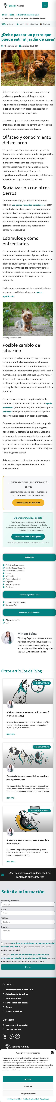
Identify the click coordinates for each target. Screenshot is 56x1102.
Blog (12, 14)
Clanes (8, 1007)
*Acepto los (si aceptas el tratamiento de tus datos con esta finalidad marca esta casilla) (28, 946)
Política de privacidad (31, 1099)
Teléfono (5, 918)
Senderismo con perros (16, 1002)
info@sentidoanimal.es (17, 1025)
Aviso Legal (44, 1099)
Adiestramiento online (16, 993)
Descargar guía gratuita (28, 502)
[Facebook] (17, 1036)
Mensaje (5, 927)
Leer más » (11, 734)
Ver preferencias (28, 1093)
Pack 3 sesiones (13, 998)
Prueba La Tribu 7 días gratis (28, 536)
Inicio (5, 14)
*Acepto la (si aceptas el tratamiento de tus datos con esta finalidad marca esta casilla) (28, 958)
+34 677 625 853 (13, 1029)
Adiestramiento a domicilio (19, 989)
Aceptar (28, 1079)
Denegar (28, 1086)
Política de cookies (14, 1099)
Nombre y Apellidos (10, 900)
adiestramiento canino (27, 14)
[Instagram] (5, 1036)
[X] (11, 1036)
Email (3, 909)
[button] (52, 1052)
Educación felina (13, 1011)
